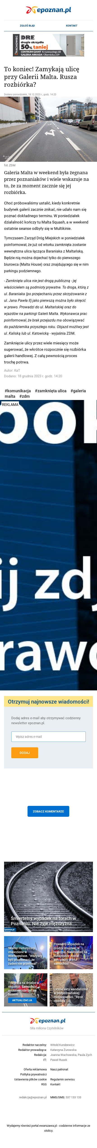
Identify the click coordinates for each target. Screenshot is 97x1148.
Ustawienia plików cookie (30, 1079)
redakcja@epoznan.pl (33, 1097)
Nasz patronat (59, 1069)
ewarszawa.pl (48, 1125)
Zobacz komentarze (48, 811)
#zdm (24, 396)
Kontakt (71, 25)
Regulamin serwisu (62, 1079)
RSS (44, 1084)
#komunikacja (18, 390)
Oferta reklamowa (35, 1069)
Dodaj (25, 753)
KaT (17, 370)
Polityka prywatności (33, 1074)
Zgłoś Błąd (27, 25)
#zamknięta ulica (51, 390)
